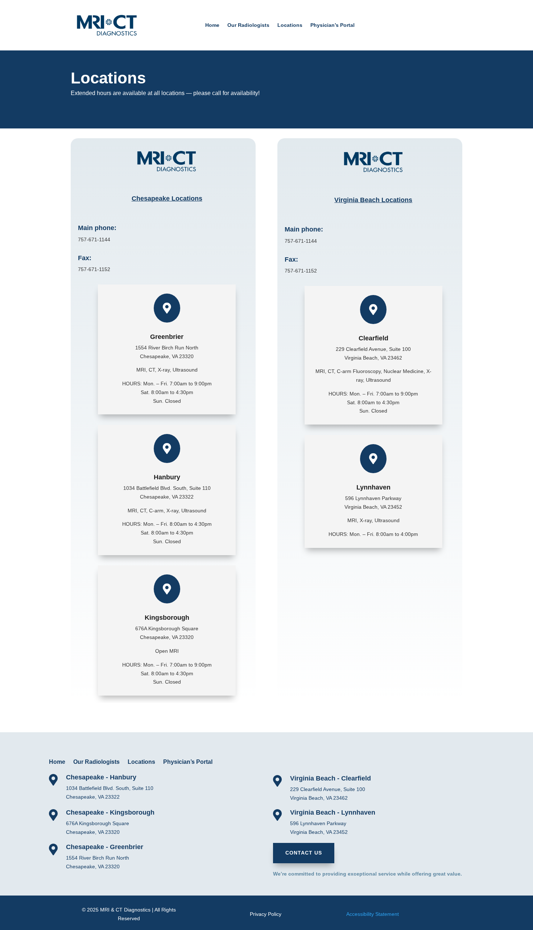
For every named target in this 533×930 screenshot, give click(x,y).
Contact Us (303, 853)
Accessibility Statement (372, 914)
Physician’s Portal (332, 25)
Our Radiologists (248, 25)
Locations (289, 25)
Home (212, 25)
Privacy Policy (265, 914)
